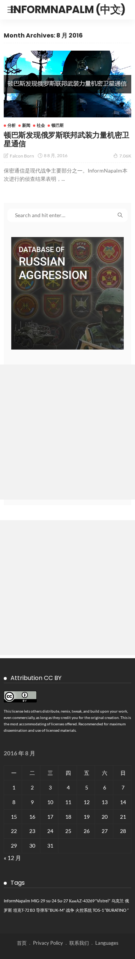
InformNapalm (17, 900)
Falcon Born (22, 156)
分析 (12, 125)
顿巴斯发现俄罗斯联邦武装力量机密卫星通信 (66, 139)
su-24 (51, 900)
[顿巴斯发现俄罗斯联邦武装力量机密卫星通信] (67, 84)
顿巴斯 (57, 125)
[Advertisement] (67, 432)
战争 (70, 910)
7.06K (125, 156)
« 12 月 (12, 857)
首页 (22, 943)
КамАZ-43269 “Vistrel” (89, 900)
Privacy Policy (48, 943)
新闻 (26, 125)
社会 (41, 125)
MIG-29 (38, 900)
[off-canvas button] (12, 9)
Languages (106, 943)
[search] (121, 10)
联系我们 (79, 943)
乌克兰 (117, 900)
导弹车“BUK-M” (50, 910)
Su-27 (62, 900)
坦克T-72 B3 (24, 910)
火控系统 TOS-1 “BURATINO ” (102, 910)
